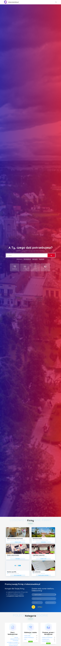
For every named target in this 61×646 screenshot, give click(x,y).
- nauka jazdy (27, 635)
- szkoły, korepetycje (29, 637)
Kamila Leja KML (11, 572)
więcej (30, 641)
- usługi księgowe (45, 641)
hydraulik (41, 259)
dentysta (34, 259)
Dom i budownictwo (12, 633)
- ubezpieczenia (45, 639)
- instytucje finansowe (46, 637)
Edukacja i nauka (30, 632)
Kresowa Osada (37, 538)
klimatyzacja (27, 259)
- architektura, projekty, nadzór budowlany (12, 643)
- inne (25, 639)
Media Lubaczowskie (13, 555)
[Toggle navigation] (55, 2)
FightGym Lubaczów (38, 555)
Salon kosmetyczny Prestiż (15, 538)
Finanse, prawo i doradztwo (48, 633)
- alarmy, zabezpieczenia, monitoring (14, 639)
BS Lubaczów (36, 572)
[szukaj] (51, 255)
